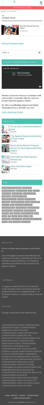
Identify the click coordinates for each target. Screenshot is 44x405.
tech (10, 222)
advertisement (27, 188)
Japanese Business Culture (24, 205)
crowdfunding (6, 196)
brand (30, 190)
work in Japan (26, 222)
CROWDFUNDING (33, 395)
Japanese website (30, 210)
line (11, 213)
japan (12, 205)
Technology (16, 222)
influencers (5, 205)
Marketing (17, 213)
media (36, 213)
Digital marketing (30, 199)
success (4, 222)
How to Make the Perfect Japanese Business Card (23, 158)
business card (6, 193)
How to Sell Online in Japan (20, 166)
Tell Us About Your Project (12, 112)
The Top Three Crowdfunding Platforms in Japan (26, 128)
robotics (14, 216)
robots (20, 216)
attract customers (22, 190)
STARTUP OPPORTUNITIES (22, 398)
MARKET (22, 395)
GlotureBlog (21, 402)
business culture (17, 193)
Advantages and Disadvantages (11, 188)
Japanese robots (7, 210)
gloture (27, 202)
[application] (22, 77)
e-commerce (6, 202)
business (36, 190)
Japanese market (21, 207)
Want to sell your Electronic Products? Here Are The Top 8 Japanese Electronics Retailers (26, 148)
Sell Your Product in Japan (22, 8)
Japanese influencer (8, 207)
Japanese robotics (33, 207)
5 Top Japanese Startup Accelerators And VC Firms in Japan (25, 137)
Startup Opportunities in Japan (32, 219)
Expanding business (17, 202)
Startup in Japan (16, 219)
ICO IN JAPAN (35, 202)
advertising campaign (8, 190)
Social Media (6, 219)
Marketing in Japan (27, 213)
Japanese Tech (18, 210)
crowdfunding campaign (19, 196)
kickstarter (5, 213)
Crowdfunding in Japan (9, 199)
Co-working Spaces (29, 193)
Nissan (4, 216)
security (26, 216)
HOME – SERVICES (11, 395)
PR (9, 216)
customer (20, 199)
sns (31, 216)
